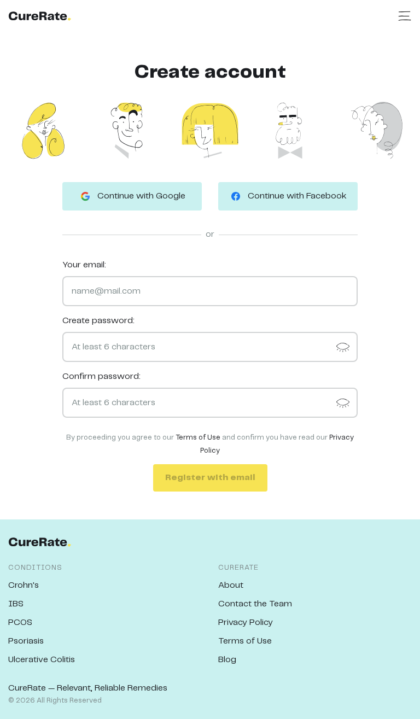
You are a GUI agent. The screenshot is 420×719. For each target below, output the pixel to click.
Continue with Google (141, 196)
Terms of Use (198, 437)
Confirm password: (101, 376)
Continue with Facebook (297, 196)
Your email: (84, 265)
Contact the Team (255, 604)
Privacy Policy (245, 622)
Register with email (210, 478)
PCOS (20, 622)
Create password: (98, 321)
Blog (227, 660)
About (230, 585)
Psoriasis (26, 641)
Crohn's (23, 585)
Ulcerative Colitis (41, 660)
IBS (16, 604)
